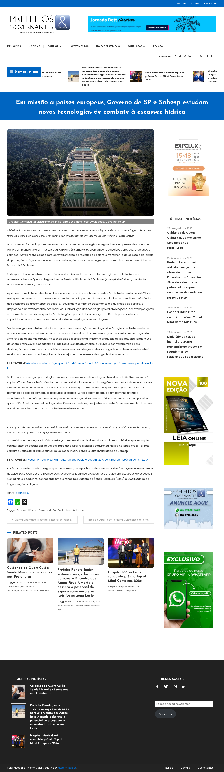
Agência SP (23, 493)
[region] (178, 742)
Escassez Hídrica (27, 510)
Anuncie (181, 3)
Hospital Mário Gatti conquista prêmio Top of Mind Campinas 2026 (156, 76)
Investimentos (79, 46)
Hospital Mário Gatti (129, 586)
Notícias (34, 46)
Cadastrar (165, 714)
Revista (158, 46)
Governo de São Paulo (51, 510)
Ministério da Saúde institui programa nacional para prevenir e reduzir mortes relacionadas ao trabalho (185, 347)
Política (53, 46)
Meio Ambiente (75, 510)
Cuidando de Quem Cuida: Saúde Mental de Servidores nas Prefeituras (29, 572)
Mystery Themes (67, 767)
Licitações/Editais (108, 46)
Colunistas (134, 46)
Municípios (14, 46)
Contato (193, 3)
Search (204, 56)
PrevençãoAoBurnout (20, 590)
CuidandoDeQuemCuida (31, 582)
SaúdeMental (42, 590)
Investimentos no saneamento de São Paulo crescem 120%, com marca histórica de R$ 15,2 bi (87, 459)
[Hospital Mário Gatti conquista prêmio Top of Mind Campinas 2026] (18, 741)
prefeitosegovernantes (21, 586)
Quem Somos (209, 3)
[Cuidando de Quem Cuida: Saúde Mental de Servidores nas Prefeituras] (18, 692)
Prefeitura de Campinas (122, 590)
